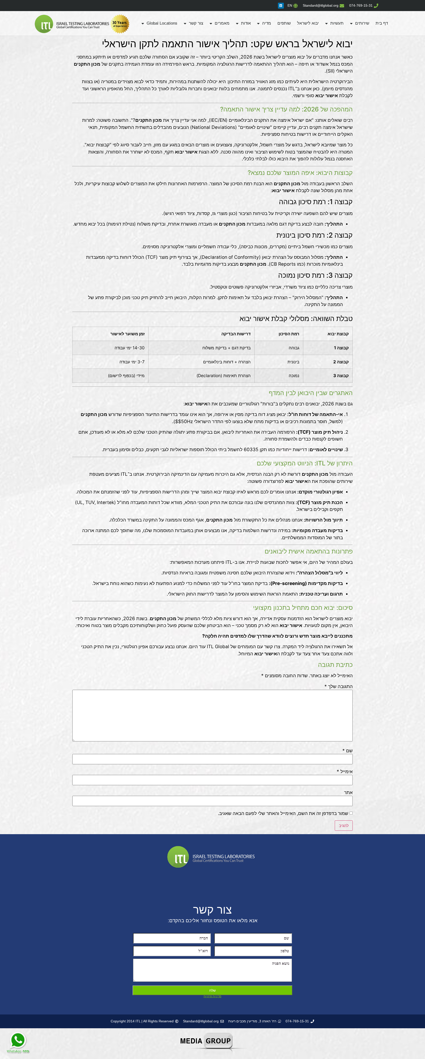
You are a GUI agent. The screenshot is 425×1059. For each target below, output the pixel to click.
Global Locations (162, 23)
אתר (348, 792)
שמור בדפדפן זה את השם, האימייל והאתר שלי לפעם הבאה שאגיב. (283, 813)
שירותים (362, 23)
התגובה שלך (338, 686)
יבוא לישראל (308, 23)
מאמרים (222, 23)
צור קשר (196, 23)
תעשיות (337, 23)
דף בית (382, 23)
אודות (246, 23)
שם (347, 750)
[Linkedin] (281, 6)
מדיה (266, 23)
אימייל (345, 771)
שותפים (284, 23)
